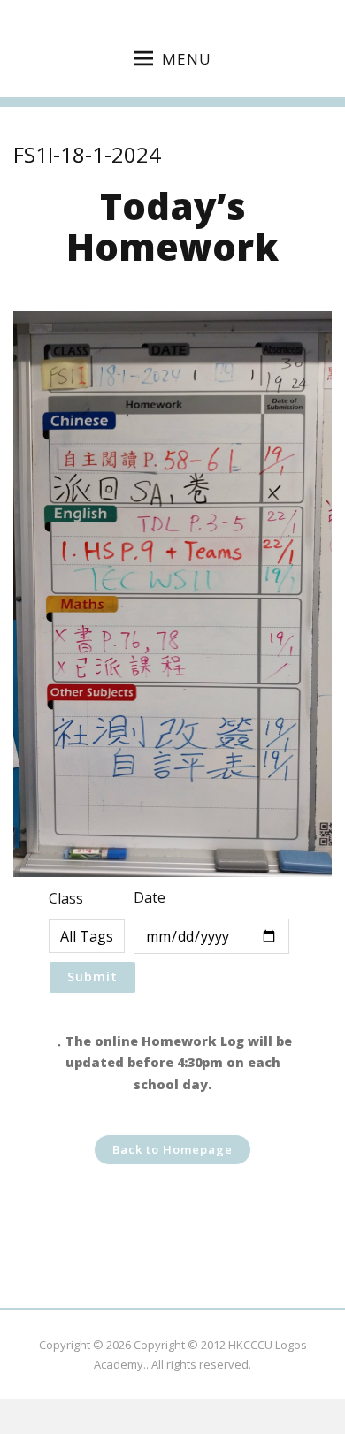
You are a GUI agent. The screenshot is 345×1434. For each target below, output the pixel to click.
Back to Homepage (172, 1149)
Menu (186, 59)
